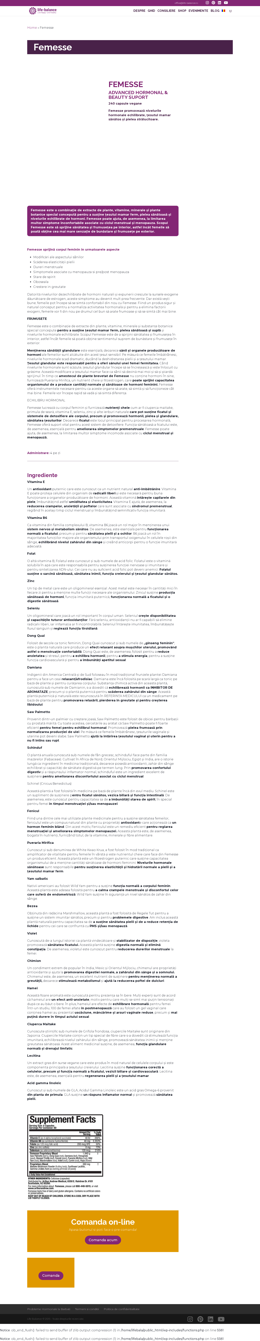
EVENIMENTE (198, 11)
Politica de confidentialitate (122, 1309)
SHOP (182, 11)
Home (32, 27)
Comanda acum (103, 1240)
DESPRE (139, 11)
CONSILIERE (166, 11)
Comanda (51, 1276)
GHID (151, 11)
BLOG (215, 11)
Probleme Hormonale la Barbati (48, 1309)
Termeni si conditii (87, 1309)
